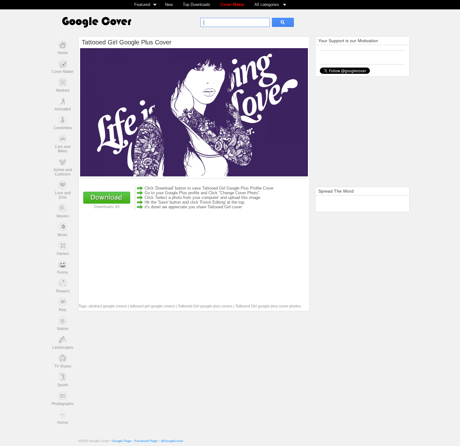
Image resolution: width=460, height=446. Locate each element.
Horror (62, 422)
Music (63, 235)
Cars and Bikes (62, 148)
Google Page (121, 441)
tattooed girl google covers (152, 306)
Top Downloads (196, 4)
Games (63, 253)
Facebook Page (146, 441)
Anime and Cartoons (63, 172)
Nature (63, 329)
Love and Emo (63, 195)
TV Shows (62, 366)
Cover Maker (232, 4)
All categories (266, 4)
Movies (63, 216)
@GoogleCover (172, 441)
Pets (62, 310)
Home (63, 53)
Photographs (63, 404)
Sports (62, 385)
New (169, 4)
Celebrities (63, 128)
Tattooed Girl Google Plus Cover (126, 42)
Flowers (62, 291)
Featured (142, 4)
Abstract (62, 90)
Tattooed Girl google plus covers (205, 306)
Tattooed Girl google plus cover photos (268, 306)
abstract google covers (108, 306)
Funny (62, 272)
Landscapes (62, 347)
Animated (62, 109)
